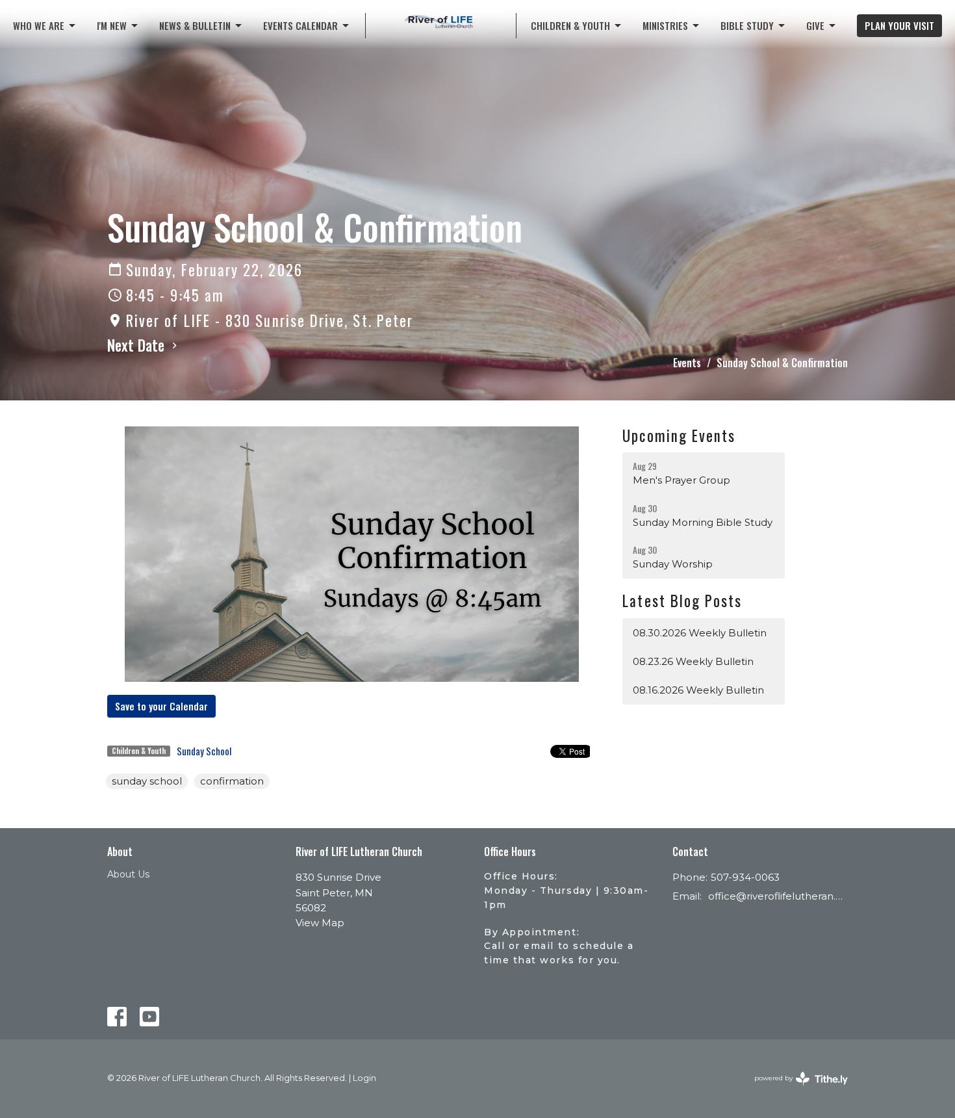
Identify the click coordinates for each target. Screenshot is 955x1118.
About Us (128, 874)
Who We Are (38, 25)
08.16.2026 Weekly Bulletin (698, 690)
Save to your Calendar (161, 706)
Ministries (665, 25)
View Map (320, 922)
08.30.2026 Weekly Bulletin (700, 633)
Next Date (137, 345)
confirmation (232, 781)
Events (687, 362)
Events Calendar (300, 25)
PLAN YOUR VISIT (899, 25)
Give (815, 25)
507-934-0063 (745, 877)
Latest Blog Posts (682, 601)
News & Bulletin (195, 25)
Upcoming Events (678, 435)
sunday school (147, 781)
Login (364, 1078)
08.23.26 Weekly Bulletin (693, 661)
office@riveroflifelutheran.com (778, 896)
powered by (794, 1089)
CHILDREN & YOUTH (570, 25)
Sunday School (204, 751)
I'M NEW (112, 25)
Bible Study (747, 25)
